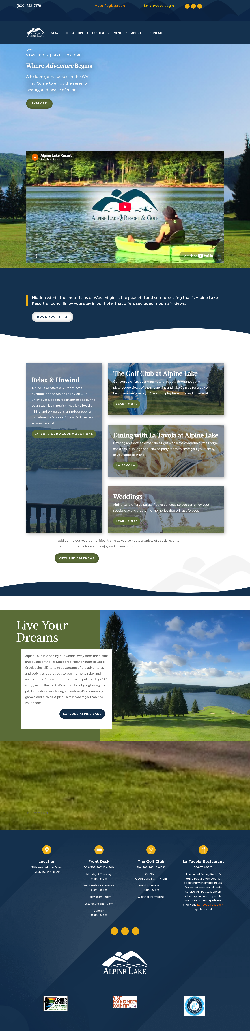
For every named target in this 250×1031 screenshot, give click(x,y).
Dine (81, 33)
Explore (98, 33)
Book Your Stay (52, 316)
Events (118, 33)
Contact (156, 33)
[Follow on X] (193, 6)
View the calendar (77, 558)
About (136, 33)
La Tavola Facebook (210, 904)
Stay (54, 33)
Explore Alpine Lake (82, 713)
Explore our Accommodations (63, 433)
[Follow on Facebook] (187, 6)
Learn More (127, 404)
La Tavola (125, 465)
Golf (66, 33)
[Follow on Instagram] (199, 6)
